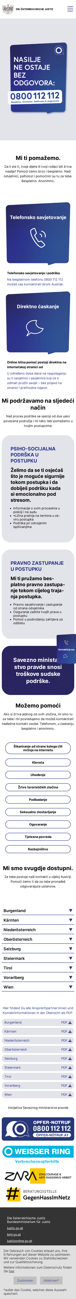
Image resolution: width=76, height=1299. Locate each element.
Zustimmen (25, 1280)
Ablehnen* (51, 1280)
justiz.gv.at (15, 1228)
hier (11, 1271)
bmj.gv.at (14, 1234)
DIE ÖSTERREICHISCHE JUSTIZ (34, 9)
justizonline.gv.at (19, 1241)
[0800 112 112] (66, 642)
